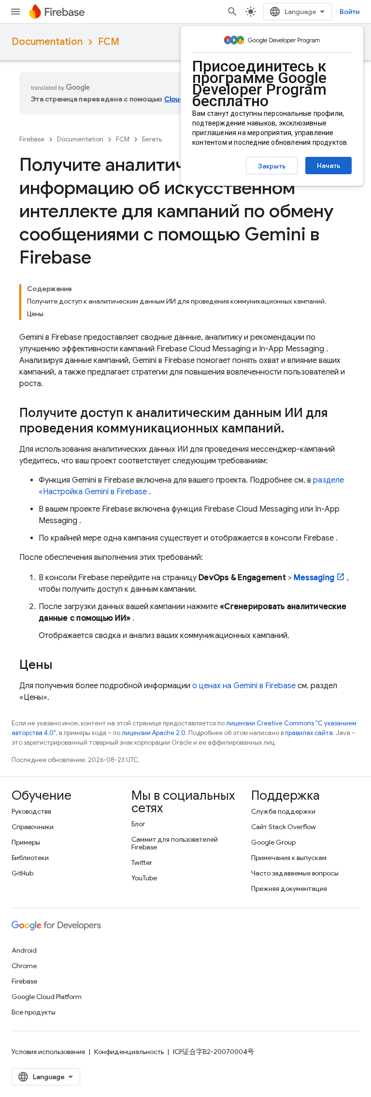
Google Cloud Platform (47, 996)
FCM (108, 42)
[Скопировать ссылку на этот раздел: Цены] (61, 665)
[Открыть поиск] (232, 11)
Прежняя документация (289, 888)
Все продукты (34, 1012)
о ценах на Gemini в (244, 686)
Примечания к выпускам (289, 857)
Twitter (141, 862)
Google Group (273, 842)
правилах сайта (309, 733)
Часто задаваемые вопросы (295, 873)
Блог (138, 823)
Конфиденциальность (129, 1051)
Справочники (33, 826)
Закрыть (271, 166)
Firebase (31, 139)
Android (24, 950)
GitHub (22, 873)
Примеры (26, 842)
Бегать (152, 139)
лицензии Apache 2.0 (154, 733)
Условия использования (48, 1051)
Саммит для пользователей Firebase (174, 843)
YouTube (144, 878)
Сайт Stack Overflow (283, 826)
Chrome (24, 965)
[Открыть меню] (15, 11)
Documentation (47, 42)
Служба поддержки (283, 811)
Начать (328, 165)
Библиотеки (30, 857)
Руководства (31, 811)
